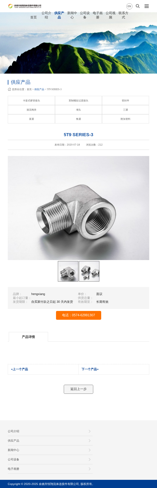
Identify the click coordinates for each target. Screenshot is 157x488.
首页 (33, 17)
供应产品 (39, 89)
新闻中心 (13, 450)
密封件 (125, 100)
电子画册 (13, 468)
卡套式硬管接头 (31, 100)
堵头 (78, 109)
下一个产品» (90, 369)
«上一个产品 (19, 369)
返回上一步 (78, 389)
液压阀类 (31, 109)
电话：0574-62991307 (78, 315)
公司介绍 (13, 431)
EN (129, 6)
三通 (125, 109)
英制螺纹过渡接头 (78, 100)
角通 (78, 119)
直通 (31, 119)
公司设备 (13, 459)
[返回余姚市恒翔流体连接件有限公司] (29, 3)
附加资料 (125, 119)
